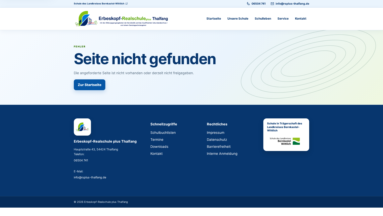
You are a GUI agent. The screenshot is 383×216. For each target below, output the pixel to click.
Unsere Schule (237, 18)
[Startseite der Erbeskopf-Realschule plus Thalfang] (124, 19)
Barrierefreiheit (219, 147)
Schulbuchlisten (163, 133)
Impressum (215, 133)
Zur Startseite (89, 85)
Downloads (159, 147)
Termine (156, 140)
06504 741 (259, 3)
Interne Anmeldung (222, 154)
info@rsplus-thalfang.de (292, 3)
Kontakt (300, 18)
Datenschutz (217, 140)
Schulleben (263, 18)
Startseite (213, 18)
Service (283, 18)
